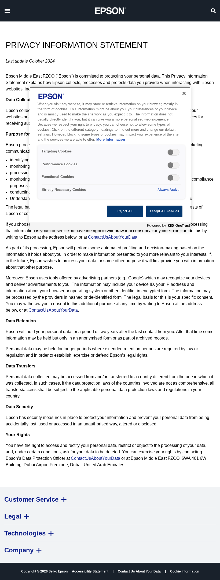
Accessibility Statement (90, 571)
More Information (110, 139)
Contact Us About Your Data (139, 571)
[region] (110, 158)
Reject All (125, 211)
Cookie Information (184, 571)
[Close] (184, 93)
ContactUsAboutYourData (112, 237)
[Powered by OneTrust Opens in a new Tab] (167, 227)
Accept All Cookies (164, 211)
